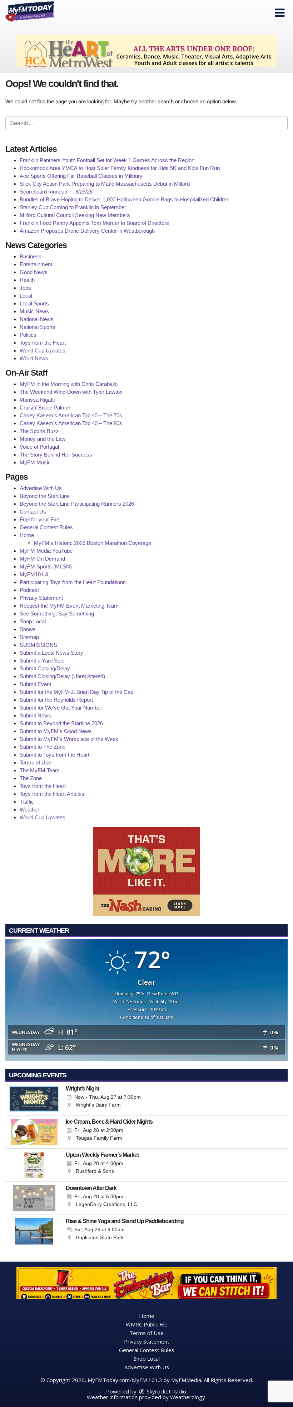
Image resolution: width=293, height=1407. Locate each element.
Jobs (25, 288)
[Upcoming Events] (34, 1099)
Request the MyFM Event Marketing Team (69, 606)
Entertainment (36, 264)
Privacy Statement (41, 598)
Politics (28, 335)
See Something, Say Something (57, 613)
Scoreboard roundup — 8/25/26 (56, 192)
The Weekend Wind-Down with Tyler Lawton (71, 392)
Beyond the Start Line (45, 496)
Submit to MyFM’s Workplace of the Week (69, 739)
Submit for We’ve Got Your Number (61, 708)
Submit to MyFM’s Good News (56, 731)
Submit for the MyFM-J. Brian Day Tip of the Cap (76, 692)
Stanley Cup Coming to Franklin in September (73, 207)
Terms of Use (35, 762)
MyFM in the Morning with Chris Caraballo (69, 384)
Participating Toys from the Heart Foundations (73, 582)
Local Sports (34, 303)
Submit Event (35, 684)
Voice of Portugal (39, 447)
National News (37, 319)
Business (30, 256)
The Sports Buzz (39, 431)
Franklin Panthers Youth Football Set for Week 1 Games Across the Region (107, 160)
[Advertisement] (146, 51)
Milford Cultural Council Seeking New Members (75, 215)
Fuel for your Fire (39, 519)
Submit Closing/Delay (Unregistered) (62, 676)
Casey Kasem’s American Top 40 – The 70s (71, 415)
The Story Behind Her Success (56, 455)
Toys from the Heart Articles (52, 794)
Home (27, 535)
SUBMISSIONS (38, 645)
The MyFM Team (40, 770)
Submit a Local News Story (51, 653)
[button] (280, 13)
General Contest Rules (46, 527)
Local (26, 296)
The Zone (31, 778)
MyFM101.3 (34, 574)
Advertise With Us (41, 488)
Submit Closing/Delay (45, 668)
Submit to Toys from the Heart (54, 755)
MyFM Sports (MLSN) (46, 566)
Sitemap (29, 637)
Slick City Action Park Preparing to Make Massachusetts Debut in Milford (105, 184)
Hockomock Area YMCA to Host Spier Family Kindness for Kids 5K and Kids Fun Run (120, 168)
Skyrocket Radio (165, 1391)
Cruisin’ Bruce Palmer (45, 407)
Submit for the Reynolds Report (56, 700)
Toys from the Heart (43, 343)
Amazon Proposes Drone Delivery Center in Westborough (87, 231)
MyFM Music (35, 462)
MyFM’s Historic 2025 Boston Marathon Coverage (92, 543)
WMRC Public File (147, 1324)
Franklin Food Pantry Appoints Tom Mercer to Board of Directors (94, 223)
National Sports (37, 327)
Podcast (29, 590)
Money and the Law (42, 439)
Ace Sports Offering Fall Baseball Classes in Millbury (81, 176)
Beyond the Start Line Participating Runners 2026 (77, 504)
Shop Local (33, 621)
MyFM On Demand (42, 559)
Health (27, 280)
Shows (28, 629)
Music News (34, 311)
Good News (34, 272)
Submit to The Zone (42, 747)
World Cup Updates (42, 350)
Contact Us (33, 512)
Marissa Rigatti (37, 400)
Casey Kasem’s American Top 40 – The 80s (71, 423)
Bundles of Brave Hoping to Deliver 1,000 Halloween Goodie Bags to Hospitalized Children (124, 199)
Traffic (27, 802)
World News (34, 358)
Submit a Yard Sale (42, 661)
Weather (29, 809)
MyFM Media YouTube (46, 551)
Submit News (35, 715)
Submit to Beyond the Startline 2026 (61, 723)
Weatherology (187, 1397)
